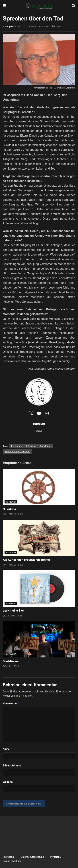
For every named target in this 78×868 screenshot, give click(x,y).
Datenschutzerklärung (32, 856)
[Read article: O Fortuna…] (39, 487)
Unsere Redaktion (12, 861)
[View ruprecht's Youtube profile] (39, 413)
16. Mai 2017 (29, 26)
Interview (31, 445)
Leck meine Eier (13, 610)
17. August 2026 (14, 564)
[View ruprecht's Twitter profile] (31, 413)
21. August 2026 (14, 513)
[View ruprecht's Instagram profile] (47, 413)
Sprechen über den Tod (17, 451)
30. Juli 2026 (12, 666)
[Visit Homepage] (39, 5)
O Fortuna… (11, 509)
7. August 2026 (13, 615)
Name (7, 749)
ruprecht (11, 26)
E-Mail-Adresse (13, 765)
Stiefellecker (11, 661)
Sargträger (46, 445)
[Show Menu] (4, 5)
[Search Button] (73, 5)
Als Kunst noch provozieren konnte (26, 560)
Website (8, 781)
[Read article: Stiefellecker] (39, 639)
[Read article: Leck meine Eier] (39, 588)
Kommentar (11, 703)
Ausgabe (11, 501)
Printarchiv (55, 856)
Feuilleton (16, 445)
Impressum (9, 856)
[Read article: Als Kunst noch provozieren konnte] (39, 538)
